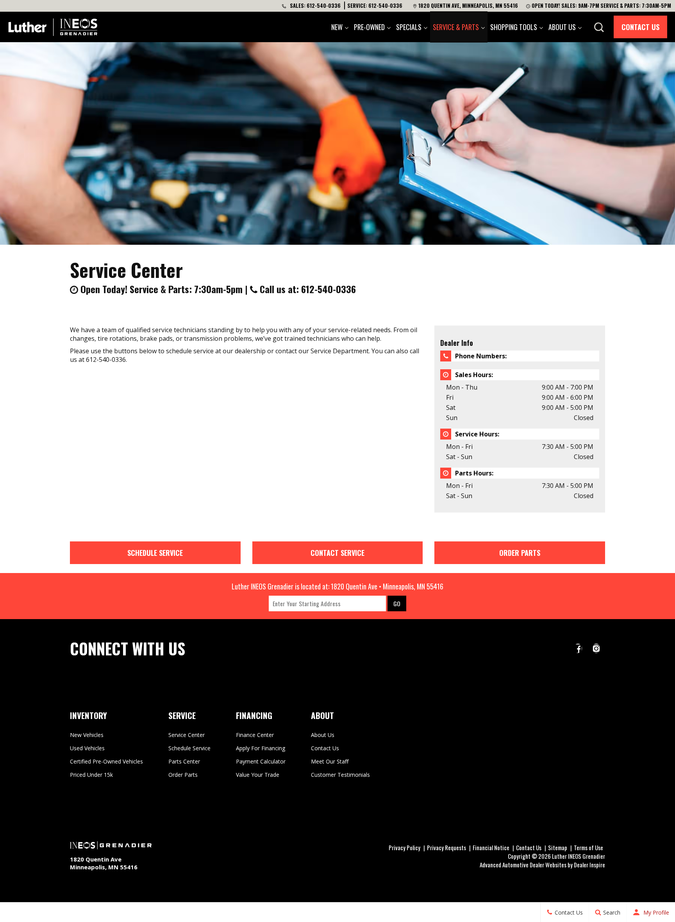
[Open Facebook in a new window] (578, 648)
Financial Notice (491, 847)
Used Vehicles (87, 748)
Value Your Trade (257, 774)
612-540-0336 (324, 5)
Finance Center (255, 735)
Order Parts (519, 553)
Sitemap (557, 847)
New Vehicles (87, 735)
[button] (598, 27)
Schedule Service (155, 553)
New (337, 27)
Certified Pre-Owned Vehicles (106, 761)
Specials (408, 27)
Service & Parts (456, 27)
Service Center (186, 735)
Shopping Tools (513, 27)
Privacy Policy (404, 847)
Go (396, 603)
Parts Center (184, 761)
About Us (562, 27)
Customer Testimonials (340, 774)
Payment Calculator (261, 761)
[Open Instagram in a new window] (596, 648)
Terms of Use (588, 847)
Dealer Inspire (589, 864)
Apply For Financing (260, 748)
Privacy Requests (446, 847)
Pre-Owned (369, 27)
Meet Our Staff (329, 761)
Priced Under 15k (91, 774)
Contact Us (640, 27)
